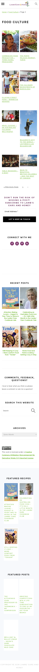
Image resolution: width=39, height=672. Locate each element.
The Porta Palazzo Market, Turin (28, 58)
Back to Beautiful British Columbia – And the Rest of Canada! (28, 174)
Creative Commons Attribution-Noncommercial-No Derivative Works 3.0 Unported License (18, 455)
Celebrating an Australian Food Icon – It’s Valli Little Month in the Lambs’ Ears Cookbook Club (28, 316)
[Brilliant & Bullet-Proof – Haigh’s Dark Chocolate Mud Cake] (11, 627)
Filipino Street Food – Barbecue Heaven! (10, 99)
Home (4, 12)
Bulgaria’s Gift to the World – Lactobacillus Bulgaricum (27, 143)
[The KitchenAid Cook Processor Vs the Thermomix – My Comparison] (11, 586)
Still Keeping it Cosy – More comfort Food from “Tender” (10, 353)
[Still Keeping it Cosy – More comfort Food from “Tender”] (10, 336)
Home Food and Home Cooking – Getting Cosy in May (28, 353)
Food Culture (13, 12)
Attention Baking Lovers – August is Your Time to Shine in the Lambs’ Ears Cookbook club (10, 316)
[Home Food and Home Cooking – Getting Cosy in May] (28, 336)
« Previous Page (11, 187)
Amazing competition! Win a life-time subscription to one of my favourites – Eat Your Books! (26, 604)
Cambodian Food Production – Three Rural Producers (10, 59)
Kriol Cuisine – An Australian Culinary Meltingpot (9, 129)
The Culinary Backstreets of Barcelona (27, 87)
